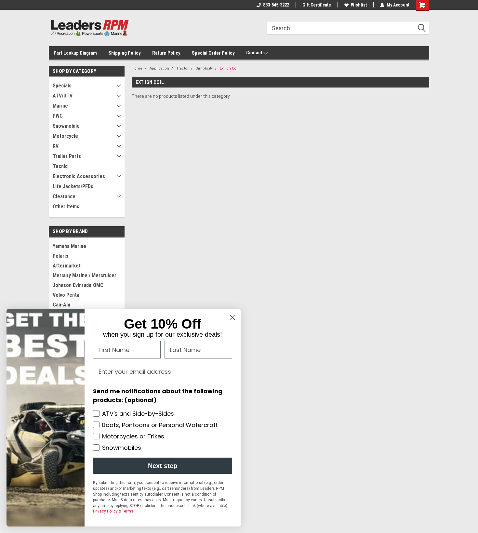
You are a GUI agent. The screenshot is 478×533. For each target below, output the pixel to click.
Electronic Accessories (79, 176)
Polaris (60, 256)
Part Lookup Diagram (75, 53)
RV (56, 146)
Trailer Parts (67, 156)
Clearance (64, 196)
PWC (58, 116)
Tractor (182, 68)
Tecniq (60, 166)
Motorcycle (65, 136)
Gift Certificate (316, 4)
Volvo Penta (66, 295)
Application (159, 68)
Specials (62, 86)
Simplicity (204, 68)
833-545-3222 (276, 4)
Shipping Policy (124, 53)
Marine (60, 106)
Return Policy (166, 53)
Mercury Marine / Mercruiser (84, 275)
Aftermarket (67, 266)
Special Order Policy (213, 53)
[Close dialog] (232, 317)
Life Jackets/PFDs (73, 186)
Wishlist (359, 4)
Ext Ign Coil (229, 68)
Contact (254, 53)
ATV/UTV (63, 96)
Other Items (66, 206)
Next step (162, 465)
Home (137, 68)
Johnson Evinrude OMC (78, 285)
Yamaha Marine (69, 246)
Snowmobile (66, 126)
